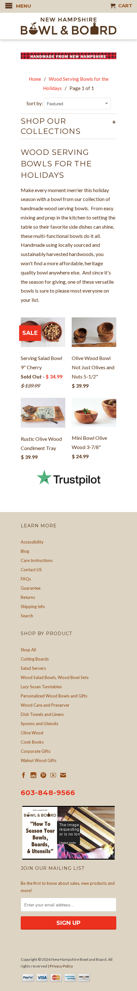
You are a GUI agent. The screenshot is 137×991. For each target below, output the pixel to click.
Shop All (28, 649)
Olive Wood (32, 732)
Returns (28, 597)
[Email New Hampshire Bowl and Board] (63, 775)
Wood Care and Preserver (45, 705)
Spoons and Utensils (39, 723)
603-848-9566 (48, 792)
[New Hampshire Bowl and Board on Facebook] (23, 775)
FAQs (26, 578)
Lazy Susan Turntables (41, 686)
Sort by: (35, 103)
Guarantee (30, 588)
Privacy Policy (61, 966)
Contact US (31, 569)
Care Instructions (37, 560)
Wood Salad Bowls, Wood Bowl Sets (55, 677)
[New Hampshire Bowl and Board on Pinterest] (43, 775)
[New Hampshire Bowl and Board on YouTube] (53, 775)
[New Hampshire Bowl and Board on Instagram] (33, 775)
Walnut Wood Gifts (38, 760)
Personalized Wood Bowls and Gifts (54, 695)
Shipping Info (33, 606)
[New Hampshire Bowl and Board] (68, 26)
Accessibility (32, 541)
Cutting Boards (35, 659)
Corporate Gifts (35, 751)
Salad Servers (33, 668)
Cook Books (32, 742)
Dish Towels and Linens (42, 714)
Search (27, 615)
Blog (25, 551)
